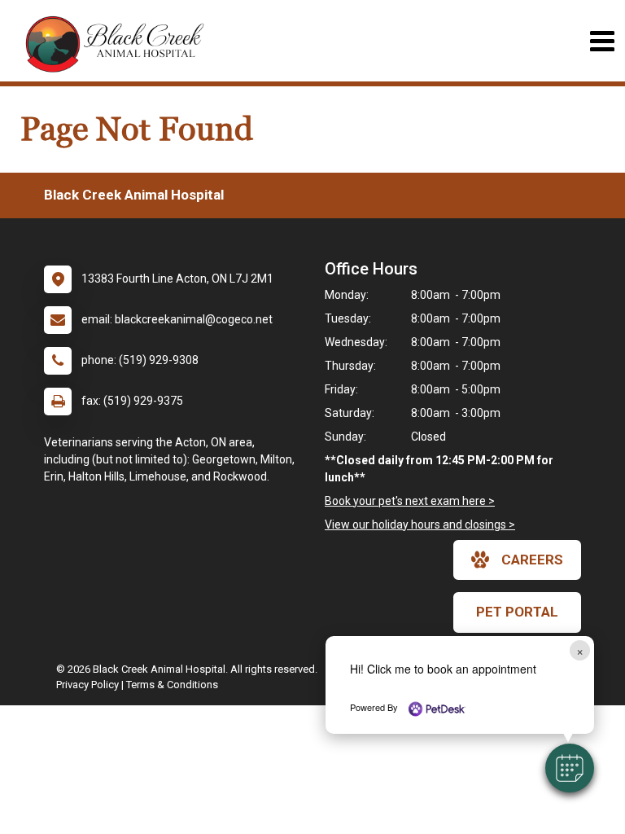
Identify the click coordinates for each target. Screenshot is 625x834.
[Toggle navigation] (602, 41)
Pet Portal (517, 612)
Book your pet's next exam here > (410, 500)
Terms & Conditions (172, 684)
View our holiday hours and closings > (420, 524)
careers (532, 559)
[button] (569, 768)
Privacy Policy (87, 684)
